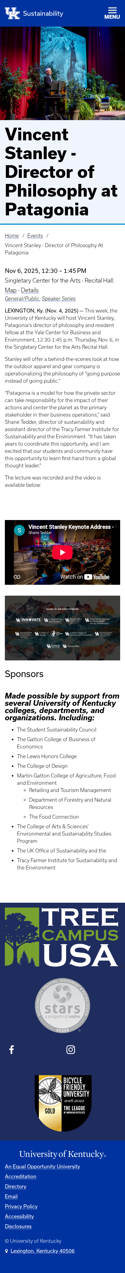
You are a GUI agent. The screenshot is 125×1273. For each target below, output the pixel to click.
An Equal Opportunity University (42, 1166)
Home (12, 235)
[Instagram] (70, 1051)
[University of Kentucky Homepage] (62, 1154)
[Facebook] (12, 1051)
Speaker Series (59, 298)
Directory (15, 1186)
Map (11, 290)
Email (11, 1196)
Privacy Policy (21, 1206)
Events (35, 235)
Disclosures (18, 1226)
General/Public (22, 298)
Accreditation (20, 1176)
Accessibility (19, 1216)
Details (30, 290)
